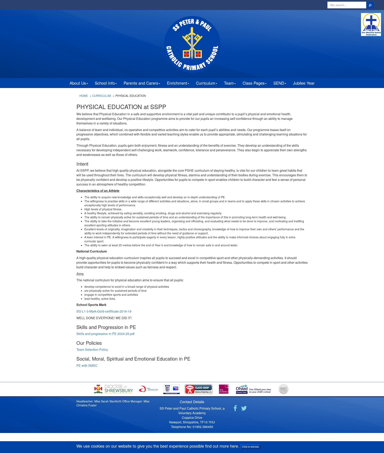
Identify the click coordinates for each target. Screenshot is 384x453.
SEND (278, 83)
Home (83, 96)
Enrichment (177, 83)
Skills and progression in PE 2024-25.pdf (105, 333)
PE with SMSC (87, 365)
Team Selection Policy (92, 349)
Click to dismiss (250, 446)
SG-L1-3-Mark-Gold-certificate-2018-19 (103, 311)
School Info (105, 83)
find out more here (221, 446)
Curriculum (205, 83)
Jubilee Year (304, 83)
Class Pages (254, 83)
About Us (78, 83)
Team (229, 83)
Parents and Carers (141, 83)
